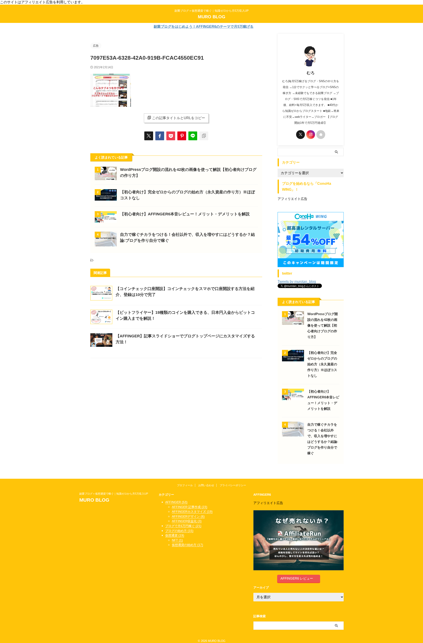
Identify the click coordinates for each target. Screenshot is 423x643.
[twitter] (148, 135)
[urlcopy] (203, 135)
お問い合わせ (206, 485)
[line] (192, 135)
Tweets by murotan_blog (297, 281)
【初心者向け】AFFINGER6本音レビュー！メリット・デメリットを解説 (185, 214)
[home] (320, 134)
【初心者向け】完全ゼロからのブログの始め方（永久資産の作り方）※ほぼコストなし (322, 364)
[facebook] (159, 135)
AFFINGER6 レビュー (296, 578)
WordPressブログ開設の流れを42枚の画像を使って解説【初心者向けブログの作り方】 (322, 325)
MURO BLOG (211, 16)
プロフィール (185, 485)
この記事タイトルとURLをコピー (178, 118)
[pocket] (170, 135)
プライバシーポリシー (233, 485)
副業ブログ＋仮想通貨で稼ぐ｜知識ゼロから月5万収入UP (115, 493)
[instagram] (310, 134)
